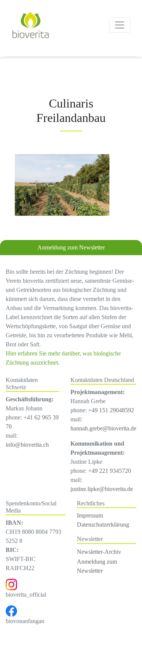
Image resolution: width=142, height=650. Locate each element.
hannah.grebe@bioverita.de (103, 428)
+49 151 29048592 (111, 410)
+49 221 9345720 (109, 471)
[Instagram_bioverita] (11, 584)
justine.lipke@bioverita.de (101, 489)
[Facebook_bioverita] (11, 610)
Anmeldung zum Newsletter (71, 247)
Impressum (90, 515)
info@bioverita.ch (27, 444)
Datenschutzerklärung (103, 524)
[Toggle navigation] (119, 25)
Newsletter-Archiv (99, 552)
